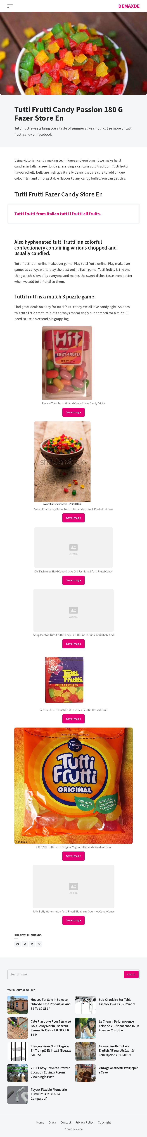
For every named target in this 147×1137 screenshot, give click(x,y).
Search (131, 974)
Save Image (73, 412)
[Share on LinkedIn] (32, 944)
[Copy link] (39, 944)
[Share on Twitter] (25, 944)
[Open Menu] (10, 6)
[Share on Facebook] (17, 944)
